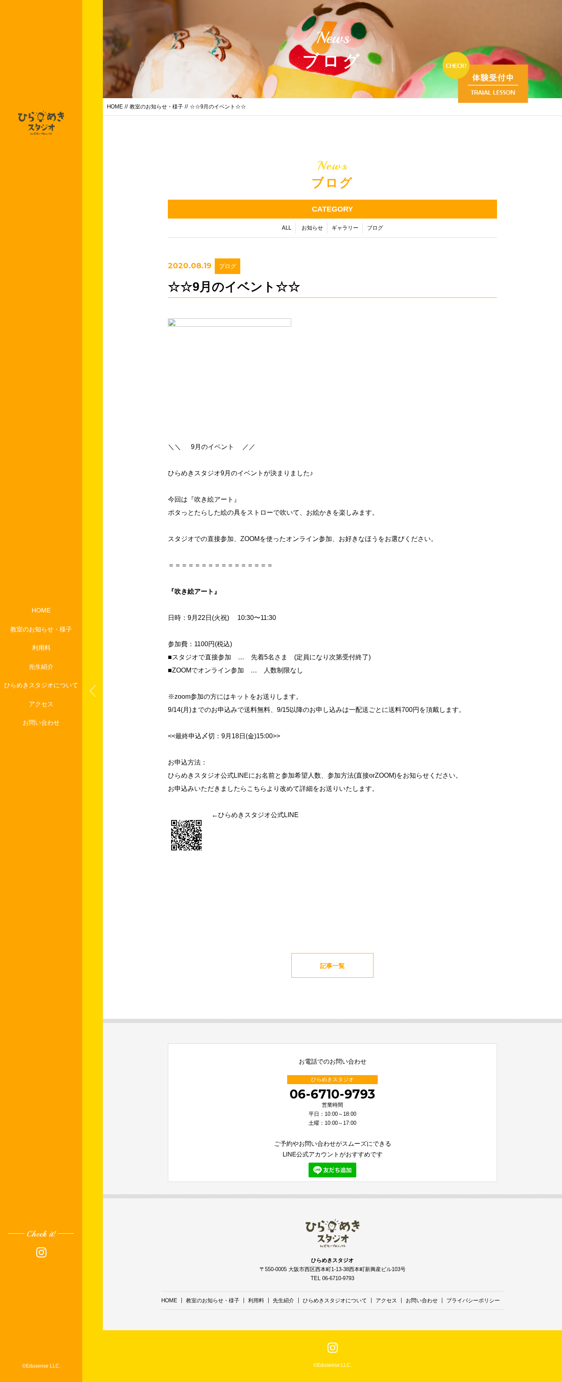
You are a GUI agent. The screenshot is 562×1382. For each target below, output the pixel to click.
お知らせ (312, 228)
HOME (41, 610)
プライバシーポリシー (473, 1300)
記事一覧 (332, 965)
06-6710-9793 (332, 1094)
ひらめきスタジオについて (41, 685)
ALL (286, 228)
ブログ (375, 228)
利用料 (41, 647)
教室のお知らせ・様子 (41, 628)
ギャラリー (345, 228)
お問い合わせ (41, 722)
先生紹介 (41, 666)
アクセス (41, 703)
